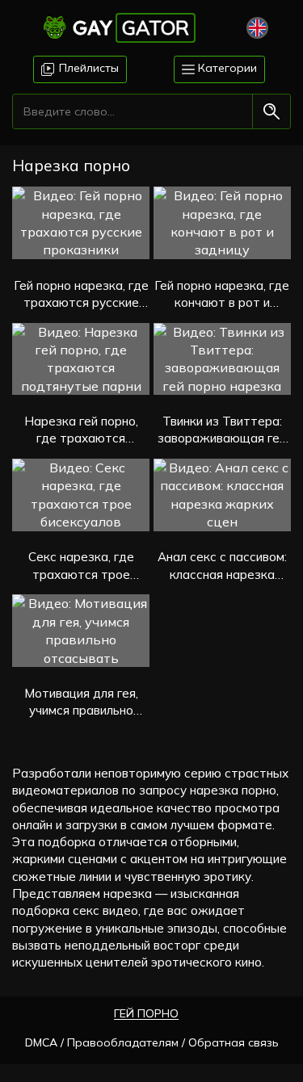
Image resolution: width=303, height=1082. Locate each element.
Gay (131, 27)
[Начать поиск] (271, 111)
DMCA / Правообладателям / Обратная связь (152, 1042)
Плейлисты (87, 68)
